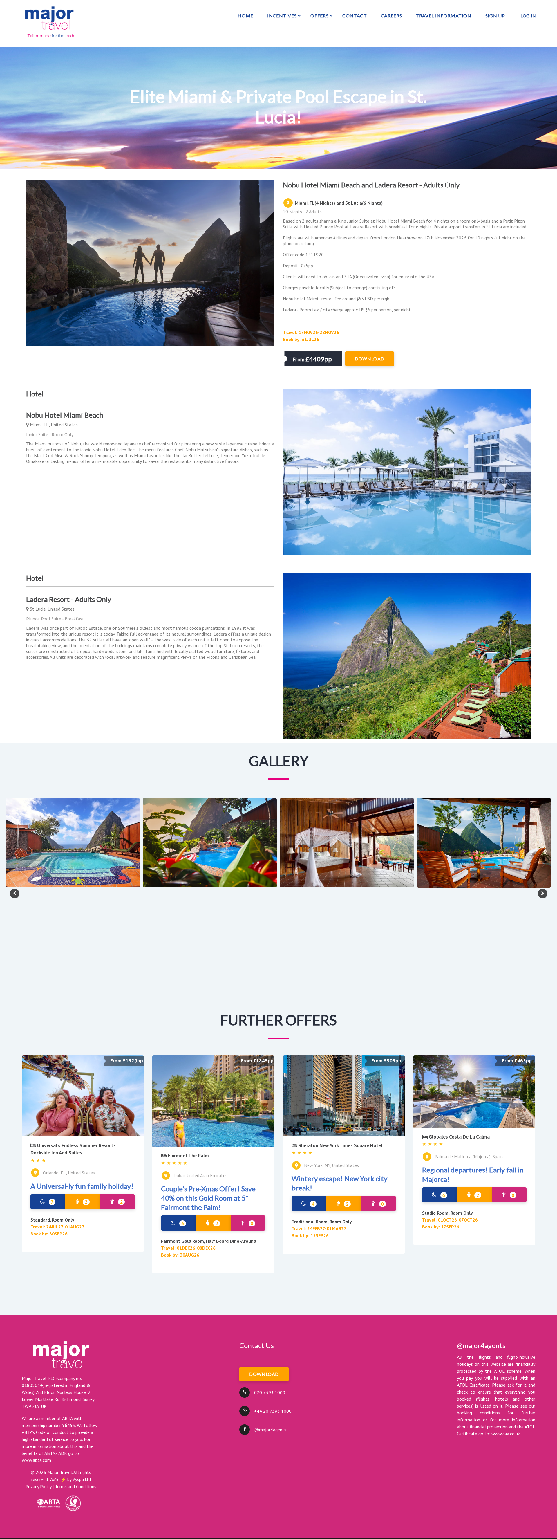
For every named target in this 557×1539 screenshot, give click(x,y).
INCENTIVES (281, 15)
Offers (319, 15)
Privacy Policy (38, 1486)
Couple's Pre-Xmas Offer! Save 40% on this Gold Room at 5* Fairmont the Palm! (208, 1197)
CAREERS (391, 15)
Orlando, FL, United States (69, 1173)
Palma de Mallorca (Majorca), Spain (469, 1156)
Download (264, 1374)
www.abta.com (36, 1460)
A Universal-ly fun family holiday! (81, 1186)
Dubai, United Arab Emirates (200, 1175)
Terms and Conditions (75, 1486)
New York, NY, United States (331, 1165)
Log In (528, 15)
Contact (354, 15)
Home (245, 15)
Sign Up (495, 15)
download (369, 358)
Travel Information (443, 15)
